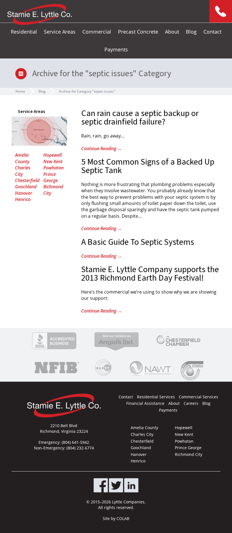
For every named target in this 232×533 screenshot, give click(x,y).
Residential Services (156, 396)
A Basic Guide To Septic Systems (137, 242)
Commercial (96, 31)
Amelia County (22, 158)
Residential (24, 31)
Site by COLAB (116, 518)
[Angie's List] (116, 340)
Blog (191, 31)
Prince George (50, 177)
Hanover (23, 193)
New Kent (53, 161)
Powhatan (53, 168)
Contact (212, 31)
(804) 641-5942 (75, 442)
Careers (191, 403)
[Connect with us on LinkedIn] (131, 485)
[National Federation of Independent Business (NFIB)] (56, 367)
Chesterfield (27, 180)
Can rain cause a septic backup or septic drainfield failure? (140, 117)
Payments (116, 49)
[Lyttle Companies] (39, 14)
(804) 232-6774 (80, 448)
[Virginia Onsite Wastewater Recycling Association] (193, 370)
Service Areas (60, 31)
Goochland (25, 187)
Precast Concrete (138, 31)
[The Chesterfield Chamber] (178, 340)
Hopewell (52, 155)
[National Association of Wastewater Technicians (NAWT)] (150, 367)
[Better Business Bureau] (54, 340)
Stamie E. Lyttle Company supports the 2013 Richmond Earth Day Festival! (150, 273)
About (172, 31)
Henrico (23, 199)
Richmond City (188, 454)
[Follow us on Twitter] (116, 485)
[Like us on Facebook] (101, 485)
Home (20, 91)
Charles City (22, 171)
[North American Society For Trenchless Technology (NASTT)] (103, 367)
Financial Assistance (145, 403)
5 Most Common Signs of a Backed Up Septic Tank (147, 166)
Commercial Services (198, 396)
